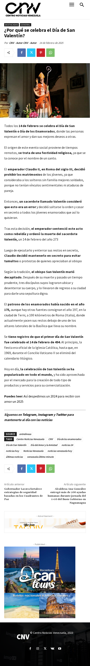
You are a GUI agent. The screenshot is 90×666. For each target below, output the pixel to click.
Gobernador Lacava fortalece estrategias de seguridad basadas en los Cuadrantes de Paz (23, 494)
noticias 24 (67, 445)
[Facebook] (21, 52)
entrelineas (25, 434)
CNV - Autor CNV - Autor (23, 43)
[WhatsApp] (50, 52)
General (25, 24)
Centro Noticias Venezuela (30, 439)
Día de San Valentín (16, 445)
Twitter (61, 414)
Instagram (45, 414)
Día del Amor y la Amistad (44, 445)
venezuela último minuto (40, 456)
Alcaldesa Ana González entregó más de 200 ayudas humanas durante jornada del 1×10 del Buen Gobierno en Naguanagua (67, 495)
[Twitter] (31, 52)
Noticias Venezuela (33, 450)
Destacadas (11, 24)
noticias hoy (12, 450)
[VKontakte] (52, 648)
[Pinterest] (41, 52)
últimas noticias (14, 456)
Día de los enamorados (69, 439)
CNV (50, 439)
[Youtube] (59, 648)
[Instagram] (37, 648)
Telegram (29, 414)
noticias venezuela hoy (60, 450)
